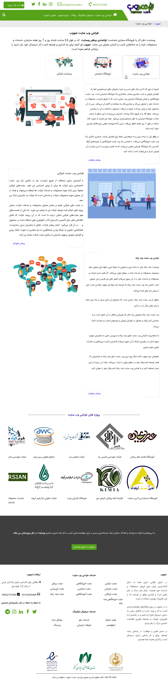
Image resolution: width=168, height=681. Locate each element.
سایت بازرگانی (111, 594)
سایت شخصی (84, 589)
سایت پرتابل (57, 584)
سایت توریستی (57, 589)
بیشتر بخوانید (94, 160)
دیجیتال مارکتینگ (86, 15)
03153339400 (29, 595)
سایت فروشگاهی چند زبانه (113, 601)
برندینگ (57, 625)
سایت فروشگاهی (84, 584)
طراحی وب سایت (103, 15)
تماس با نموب (49, 15)
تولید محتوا (111, 620)
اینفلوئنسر (110, 625)
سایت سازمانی (111, 589)
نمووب (158, 24)
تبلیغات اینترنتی (84, 625)
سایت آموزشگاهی (84, 594)
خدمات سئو (84, 620)
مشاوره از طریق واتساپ (84, 547)
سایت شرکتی (111, 584)
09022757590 (9, 595)
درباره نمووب (63, 15)
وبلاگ (73, 15)
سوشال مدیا (57, 620)
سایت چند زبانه (57, 594)
